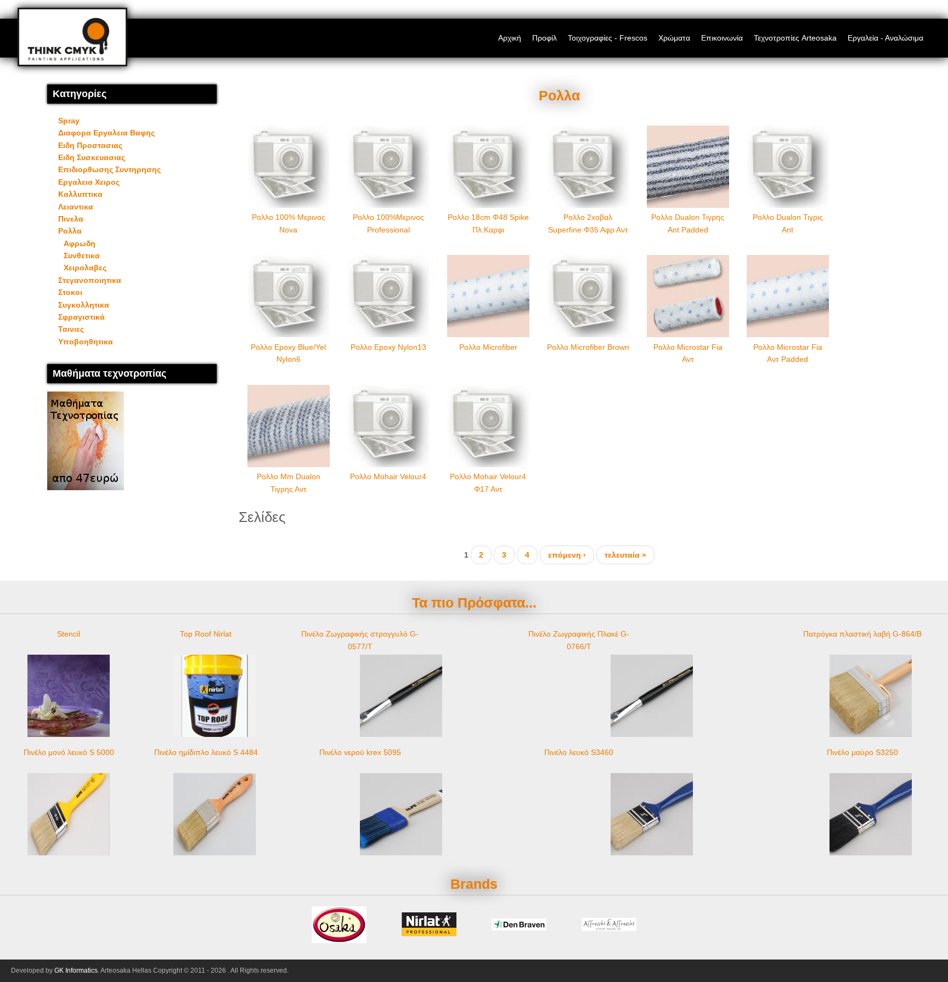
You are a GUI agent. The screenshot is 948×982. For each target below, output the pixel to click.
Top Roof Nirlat (206, 633)
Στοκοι (70, 292)
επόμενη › (567, 554)
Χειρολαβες (85, 267)
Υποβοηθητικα (85, 341)
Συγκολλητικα (83, 304)
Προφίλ (544, 37)
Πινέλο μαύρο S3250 (862, 752)
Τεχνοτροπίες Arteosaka (795, 37)
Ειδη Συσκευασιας (91, 157)
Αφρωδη (79, 243)
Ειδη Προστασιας (90, 145)
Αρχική (509, 37)
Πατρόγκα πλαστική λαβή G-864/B (862, 633)
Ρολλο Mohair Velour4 (388, 476)
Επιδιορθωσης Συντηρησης (109, 169)
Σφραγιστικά (81, 317)
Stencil (68, 633)
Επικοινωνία (722, 37)
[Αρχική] (68, 58)
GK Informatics (76, 970)
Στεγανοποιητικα (89, 280)
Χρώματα (674, 37)
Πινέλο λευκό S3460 (578, 752)
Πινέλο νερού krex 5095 (360, 752)
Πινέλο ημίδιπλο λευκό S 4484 (206, 752)
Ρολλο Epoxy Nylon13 (388, 347)
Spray (69, 120)
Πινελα (70, 218)
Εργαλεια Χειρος (89, 182)
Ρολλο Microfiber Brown (588, 347)
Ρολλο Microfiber (488, 347)
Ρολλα (70, 230)
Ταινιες (71, 329)
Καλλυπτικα (80, 194)
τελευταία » (625, 554)
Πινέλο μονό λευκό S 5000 (69, 752)
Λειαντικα (75, 206)
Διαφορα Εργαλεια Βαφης (106, 132)
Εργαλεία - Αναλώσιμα (885, 37)
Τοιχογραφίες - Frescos (607, 37)
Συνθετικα (82, 255)
